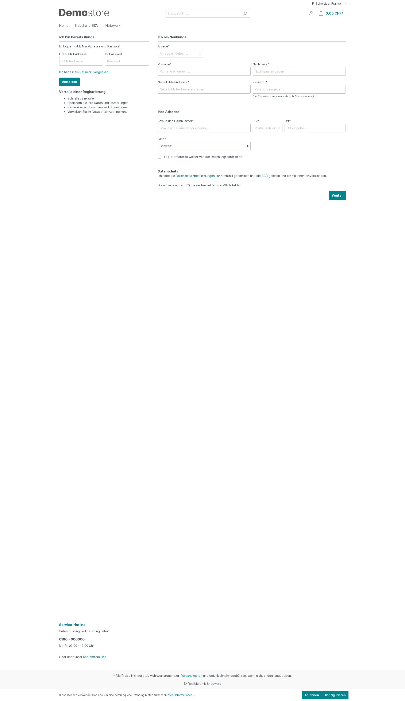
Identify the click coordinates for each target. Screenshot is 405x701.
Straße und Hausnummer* (176, 121)
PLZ (256, 121)
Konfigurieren (335, 695)
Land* (162, 139)
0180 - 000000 (72, 639)
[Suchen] (245, 13)
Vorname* (164, 64)
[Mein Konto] (311, 13)
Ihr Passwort (113, 54)
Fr (327, 3)
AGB (265, 176)
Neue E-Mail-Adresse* (173, 82)
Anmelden (69, 81)
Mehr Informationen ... (181, 695)
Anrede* (164, 46)
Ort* (288, 121)
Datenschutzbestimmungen (195, 176)
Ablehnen (312, 695)
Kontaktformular (94, 657)
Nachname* (261, 64)
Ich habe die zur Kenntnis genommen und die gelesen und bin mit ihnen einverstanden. (242, 176)
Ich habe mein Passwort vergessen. (84, 72)
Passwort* (260, 82)
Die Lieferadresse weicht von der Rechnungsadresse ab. (203, 157)
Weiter (337, 195)
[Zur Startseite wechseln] (84, 12)
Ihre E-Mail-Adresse (73, 54)
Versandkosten (191, 675)
